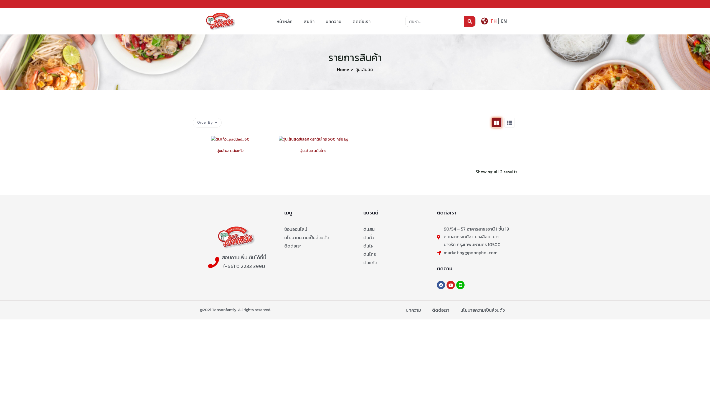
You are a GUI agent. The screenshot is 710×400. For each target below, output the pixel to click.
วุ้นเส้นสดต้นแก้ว (230, 151)
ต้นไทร (369, 254)
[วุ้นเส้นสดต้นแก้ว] (230, 139)
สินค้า (309, 21)
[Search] (469, 21)
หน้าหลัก (285, 21)
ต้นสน (369, 229)
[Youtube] (451, 285)
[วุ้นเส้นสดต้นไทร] (313, 139)
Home (343, 69)
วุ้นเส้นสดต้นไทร (313, 151)
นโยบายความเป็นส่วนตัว (306, 237)
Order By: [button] (205, 122)
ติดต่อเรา (362, 21)
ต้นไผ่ (368, 245)
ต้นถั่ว (368, 237)
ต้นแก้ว (370, 262)
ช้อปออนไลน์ (295, 229)
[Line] (460, 285)
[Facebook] (441, 285)
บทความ (333, 21)
